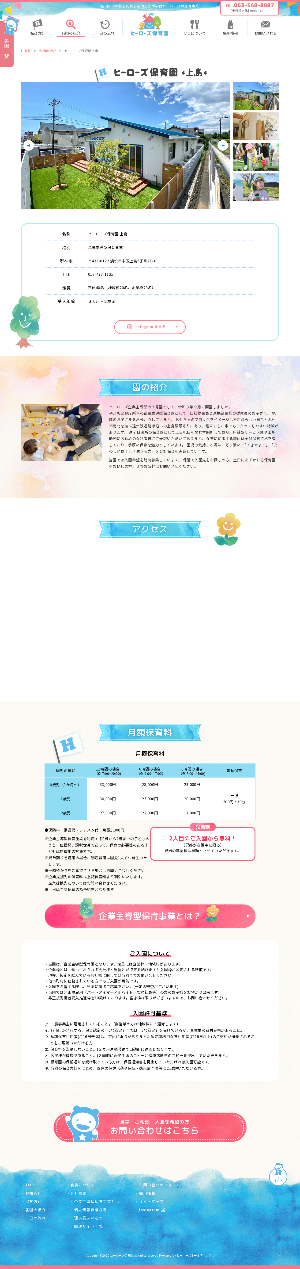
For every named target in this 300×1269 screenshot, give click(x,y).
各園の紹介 (70, 32)
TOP (29, 1185)
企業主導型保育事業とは (97, 1201)
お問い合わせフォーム (159, 1185)
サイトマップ (151, 1201)
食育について (194, 32)
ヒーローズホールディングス (195, 1255)
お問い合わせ (265, 32)
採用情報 (230, 32)
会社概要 (78, 1193)
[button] (223, 145)
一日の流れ (105, 32)
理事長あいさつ (88, 1218)
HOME (26, 51)
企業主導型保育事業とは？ (150, 916)
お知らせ (33, 1193)
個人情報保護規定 (90, 1209)
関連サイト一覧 (88, 1226)
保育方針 (37, 32)
